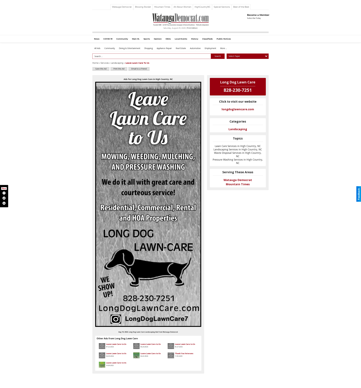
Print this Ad (118, 68)
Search (218, 56)
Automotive (195, 48)
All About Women (182, 7)
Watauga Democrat (122, 7)
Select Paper (234, 56)
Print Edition (192, 28)
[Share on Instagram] (4, 203)
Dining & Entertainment (129, 48)
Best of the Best (241, 7)
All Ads (97, 48)
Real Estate (181, 48)
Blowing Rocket (143, 7)
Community (109, 48)
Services (105, 63)
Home (95, 63)
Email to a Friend (139, 68)
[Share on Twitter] (4, 198)
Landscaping (117, 63)
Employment (210, 48)
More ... (223, 48)
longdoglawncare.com (238, 109)
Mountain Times (162, 7)
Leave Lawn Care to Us (116, 344)
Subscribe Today (254, 18)
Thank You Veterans (184, 353)
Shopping (148, 48)
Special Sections (222, 7)
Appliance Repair (164, 48)
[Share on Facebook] (4, 193)
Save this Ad (100, 68)
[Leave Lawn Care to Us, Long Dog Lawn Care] (148, 204)
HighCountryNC (202, 7)
